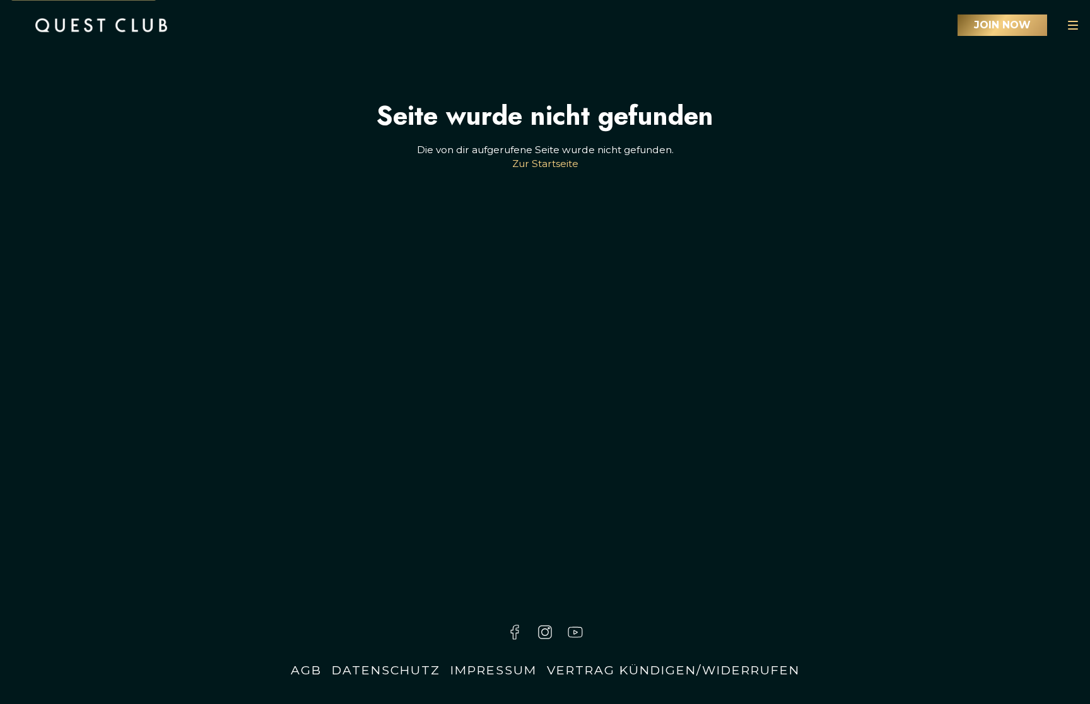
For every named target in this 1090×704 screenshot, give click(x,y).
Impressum (493, 670)
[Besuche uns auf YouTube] (575, 632)
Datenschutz (386, 670)
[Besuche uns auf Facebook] (515, 632)
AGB (306, 670)
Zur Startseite (545, 164)
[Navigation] (1073, 25)
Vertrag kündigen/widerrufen (673, 670)
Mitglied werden (1002, 25)
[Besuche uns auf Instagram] (545, 632)
